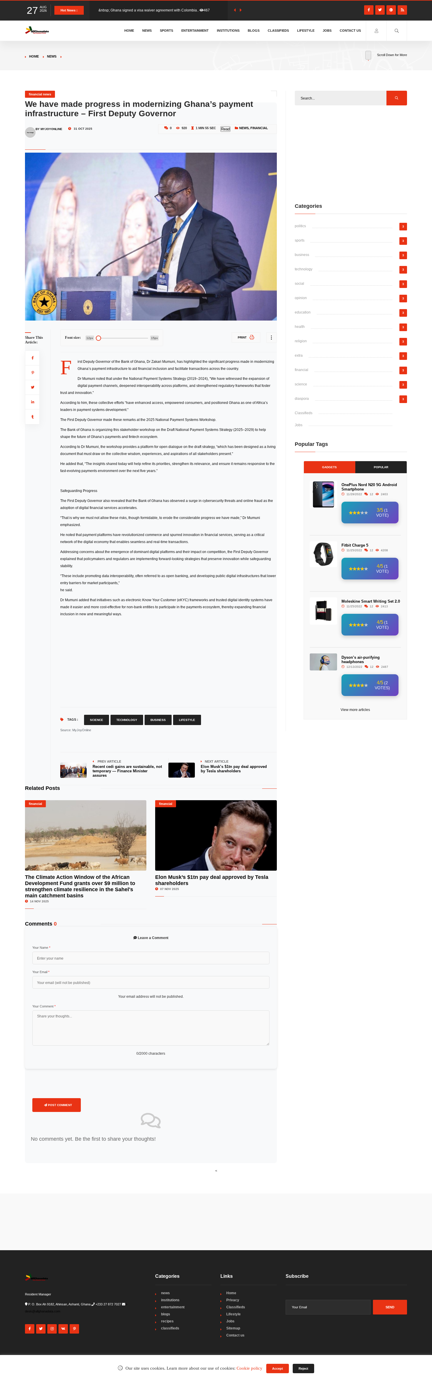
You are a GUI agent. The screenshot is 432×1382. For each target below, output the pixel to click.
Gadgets (329, 467)
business (302, 255)
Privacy (232, 1300)
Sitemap (233, 1328)
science (301, 384)
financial (259, 128)
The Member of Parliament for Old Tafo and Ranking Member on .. (150, 10)
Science (96, 720)
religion (301, 341)
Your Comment (44, 1006)
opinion (301, 298)
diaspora (302, 399)
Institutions (228, 30)
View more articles (355, 710)
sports (299, 240)
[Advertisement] (168, 662)
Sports (166, 30)
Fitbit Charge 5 (354, 545)
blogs (165, 1314)
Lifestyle (305, 30)
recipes (167, 1321)
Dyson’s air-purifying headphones (360, 659)
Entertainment (195, 30)
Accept (277, 1368)
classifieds (170, 1328)
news (51, 56)
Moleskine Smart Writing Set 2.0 (370, 601)
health (300, 327)
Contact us (350, 30)
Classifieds (278, 30)
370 (211, 10)
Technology (126, 720)
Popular (381, 467)
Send (390, 1307)
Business (158, 720)
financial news (40, 94)
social (299, 284)
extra (299, 355)
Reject (303, 1368)
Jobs (327, 30)
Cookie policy (249, 1368)
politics (300, 226)
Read (225, 129)
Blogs (253, 30)
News (147, 30)
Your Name (41, 947)
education (303, 312)
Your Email (40, 972)
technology (303, 269)
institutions (170, 1300)
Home (129, 30)
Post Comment (59, 1105)
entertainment (173, 1307)
